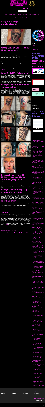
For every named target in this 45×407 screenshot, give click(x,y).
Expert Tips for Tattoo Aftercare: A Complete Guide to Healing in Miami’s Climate (38, 192)
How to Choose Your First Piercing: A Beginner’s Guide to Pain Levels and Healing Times (38, 172)
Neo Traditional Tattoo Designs (38, 356)
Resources (29, 17)
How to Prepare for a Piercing (37, 238)
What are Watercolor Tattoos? (37, 352)
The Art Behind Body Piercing (37, 320)
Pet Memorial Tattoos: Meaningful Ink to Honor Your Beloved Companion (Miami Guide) (38, 161)
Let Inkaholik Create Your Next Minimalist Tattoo (9, 230)
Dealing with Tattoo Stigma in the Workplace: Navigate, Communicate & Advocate (38, 183)
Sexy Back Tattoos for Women (37, 333)
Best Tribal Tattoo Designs (37, 369)
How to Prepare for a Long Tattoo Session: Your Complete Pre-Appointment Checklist (37, 168)
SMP (39, 14)
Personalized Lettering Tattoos (37, 357)
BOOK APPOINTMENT (32, 14)
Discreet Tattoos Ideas (36, 374)
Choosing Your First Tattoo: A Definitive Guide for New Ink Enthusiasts (37, 216)
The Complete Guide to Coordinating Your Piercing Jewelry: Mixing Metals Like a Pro (37, 196)
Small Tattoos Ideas (36, 377)
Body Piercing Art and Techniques (38, 385)
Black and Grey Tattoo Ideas (37, 368)
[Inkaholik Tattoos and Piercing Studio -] (18, 3)
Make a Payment (15, 17)
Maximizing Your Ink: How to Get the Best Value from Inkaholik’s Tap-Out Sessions (38, 212)
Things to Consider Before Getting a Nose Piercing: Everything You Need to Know (38, 270)
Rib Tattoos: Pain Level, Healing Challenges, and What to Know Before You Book (38, 144)
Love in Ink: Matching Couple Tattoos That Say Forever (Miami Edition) (37, 155)
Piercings (19, 14)
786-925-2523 (37, 63)
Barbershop (25, 14)
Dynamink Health (23, 17)
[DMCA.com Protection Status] (39, 400)
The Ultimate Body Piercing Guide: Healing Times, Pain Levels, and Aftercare (18, 232)
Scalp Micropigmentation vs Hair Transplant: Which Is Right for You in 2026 (37, 165)
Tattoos (5, 14)
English (21, 10)
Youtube (19, 224)
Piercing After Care (35, 49)
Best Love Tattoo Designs (37, 376)
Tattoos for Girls (35, 329)
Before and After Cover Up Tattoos (38, 364)
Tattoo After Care (35, 46)
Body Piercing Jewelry (12, 14)
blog (7, 224)
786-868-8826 (37, 61)
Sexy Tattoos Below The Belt (37, 373)
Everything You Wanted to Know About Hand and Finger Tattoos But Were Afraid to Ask (37, 258)
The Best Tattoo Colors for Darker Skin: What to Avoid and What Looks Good (37, 276)
